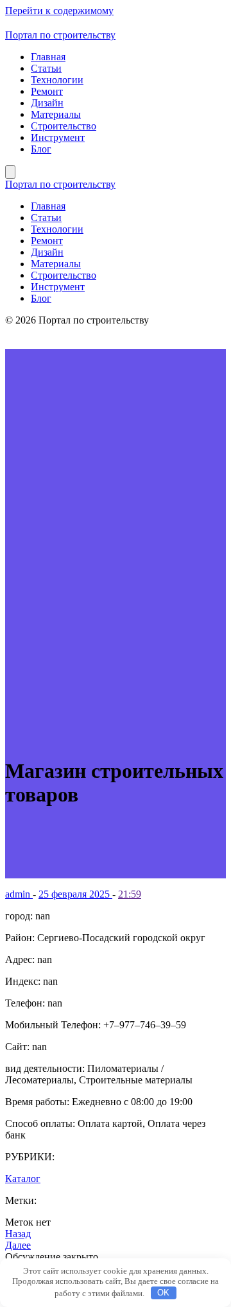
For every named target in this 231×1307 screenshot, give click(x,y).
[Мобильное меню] (10, 172)
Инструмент (58, 137)
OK (163, 1292)
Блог (41, 149)
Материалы (56, 114)
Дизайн (47, 102)
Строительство (63, 125)
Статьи (46, 68)
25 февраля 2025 (75, 894)
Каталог (22, 1178)
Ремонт (47, 91)
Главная (48, 56)
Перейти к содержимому (59, 10)
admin (19, 894)
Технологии (57, 79)
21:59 (129, 894)
